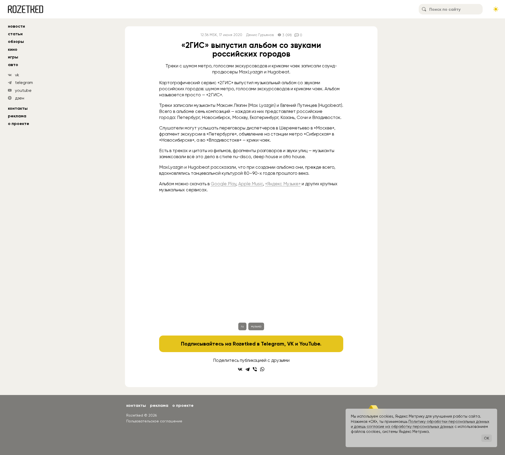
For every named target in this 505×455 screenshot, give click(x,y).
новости (16, 26)
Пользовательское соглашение (154, 421)
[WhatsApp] (262, 369)
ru (242, 326)
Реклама (17, 115)
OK (486, 438)
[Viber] (255, 369)
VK (290, 344)
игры (13, 56)
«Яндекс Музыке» (283, 183)
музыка (256, 326)
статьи (15, 33)
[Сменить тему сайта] (496, 9)
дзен (19, 98)
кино (12, 49)
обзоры (16, 41)
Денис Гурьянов (260, 35)
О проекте (18, 123)
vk (17, 74)
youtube (23, 90)
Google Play (223, 183)
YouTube (309, 344)
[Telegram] (247, 369)
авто (13, 64)
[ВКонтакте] (240, 369)
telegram (24, 82)
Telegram (272, 344)
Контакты (18, 108)
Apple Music (250, 183)
